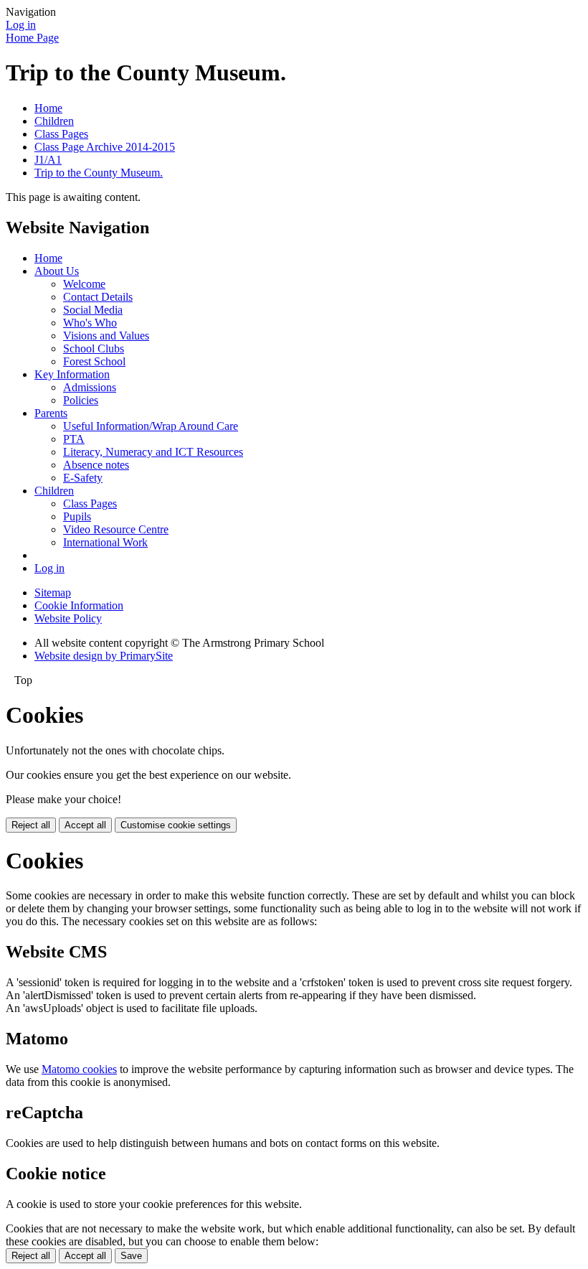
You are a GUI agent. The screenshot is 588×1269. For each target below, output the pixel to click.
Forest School (94, 361)
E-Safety (83, 478)
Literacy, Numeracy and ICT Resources (153, 452)
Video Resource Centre (116, 529)
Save (131, 1255)
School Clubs (93, 348)
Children (54, 121)
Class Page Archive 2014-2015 (104, 147)
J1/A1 (48, 160)
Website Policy (68, 618)
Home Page (32, 38)
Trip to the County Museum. (98, 173)
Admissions (89, 387)
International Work (105, 542)
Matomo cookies (79, 1069)
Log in (21, 25)
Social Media (93, 310)
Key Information (72, 374)
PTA (74, 439)
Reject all (30, 825)
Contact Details (98, 297)
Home (48, 108)
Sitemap (52, 592)
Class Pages (61, 134)
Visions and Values (106, 335)
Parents (50, 413)
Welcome (84, 284)
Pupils (77, 516)
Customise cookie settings (175, 825)
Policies (80, 400)
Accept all (85, 825)
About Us (56, 271)
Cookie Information (78, 605)
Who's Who (90, 323)
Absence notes (96, 465)
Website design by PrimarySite (103, 656)
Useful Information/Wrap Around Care (150, 426)
